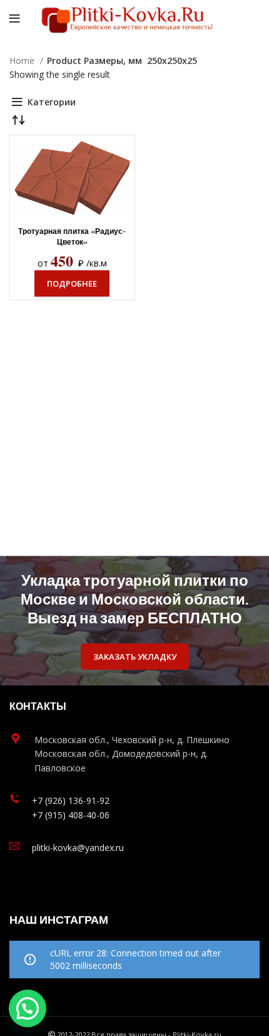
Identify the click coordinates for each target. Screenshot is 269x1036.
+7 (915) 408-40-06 (70, 815)
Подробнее (72, 283)
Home (23, 60)
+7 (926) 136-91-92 (70, 800)
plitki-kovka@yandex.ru (78, 848)
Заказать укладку (134, 656)
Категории (52, 102)
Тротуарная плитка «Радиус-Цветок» (72, 236)
